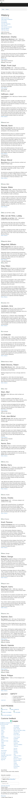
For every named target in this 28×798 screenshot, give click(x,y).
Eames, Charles (17, 728)
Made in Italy (16, 741)
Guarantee (16, 752)
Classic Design (17, 737)
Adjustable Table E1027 (6, 755)
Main (3, 9)
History (7, 9)
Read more (3, 795)
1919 (4, 22)
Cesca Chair (3, 758)
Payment (15, 751)
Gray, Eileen (16, 733)
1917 (4, 21)
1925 (4, 25)
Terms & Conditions (18, 744)
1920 (5, 24)
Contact (15, 763)
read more (3, 700)
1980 (5, 30)
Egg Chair (3, 759)
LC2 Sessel (3, 752)
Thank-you (16, 746)
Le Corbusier (16, 727)
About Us (16, 767)
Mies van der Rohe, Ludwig (19, 730)
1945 (6, 27)
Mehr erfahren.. (4, 59)
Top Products (4, 750)
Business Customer (18, 758)
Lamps (2, 743)
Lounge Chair (4, 756)
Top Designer (16, 725)
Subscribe (16, 764)
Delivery (15, 749)
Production (16, 738)
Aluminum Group (4, 737)
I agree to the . (9, 779)
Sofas (2, 730)
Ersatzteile (3, 745)
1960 (5, 28)
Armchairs (3, 727)
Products (3, 725)
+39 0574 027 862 (4, 724)
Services (15, 748)
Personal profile (17, 760)
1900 (6, 19)
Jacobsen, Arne (17, 731)
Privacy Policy (16, 766)
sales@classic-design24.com (6, 722)
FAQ (14, 754)
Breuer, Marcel (17, 734)
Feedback (16, 743)
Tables (2, 742)
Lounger (3, 731)
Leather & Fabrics (17, 755)
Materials (16, 740)
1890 (5, 18)
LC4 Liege (3, 753)
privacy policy (12, 779)
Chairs (2, 734)
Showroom (16, 757)
